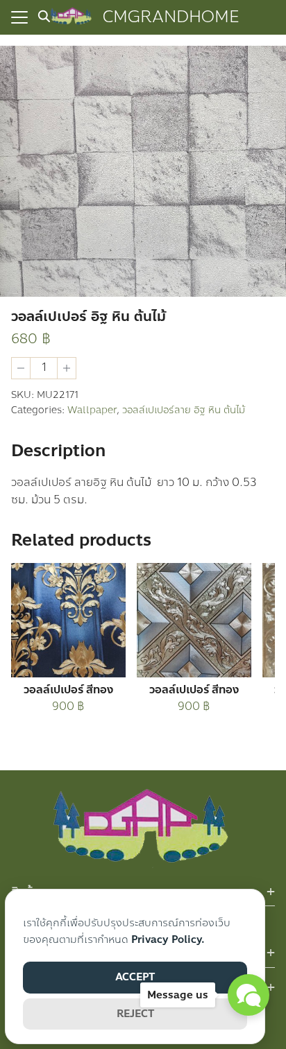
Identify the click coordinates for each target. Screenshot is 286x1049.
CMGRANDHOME (171, 17)
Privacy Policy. (168, 939)
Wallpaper (92, 410)
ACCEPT (135, 977)
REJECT (135, 1013)
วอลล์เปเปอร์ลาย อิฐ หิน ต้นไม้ (183, 410)
